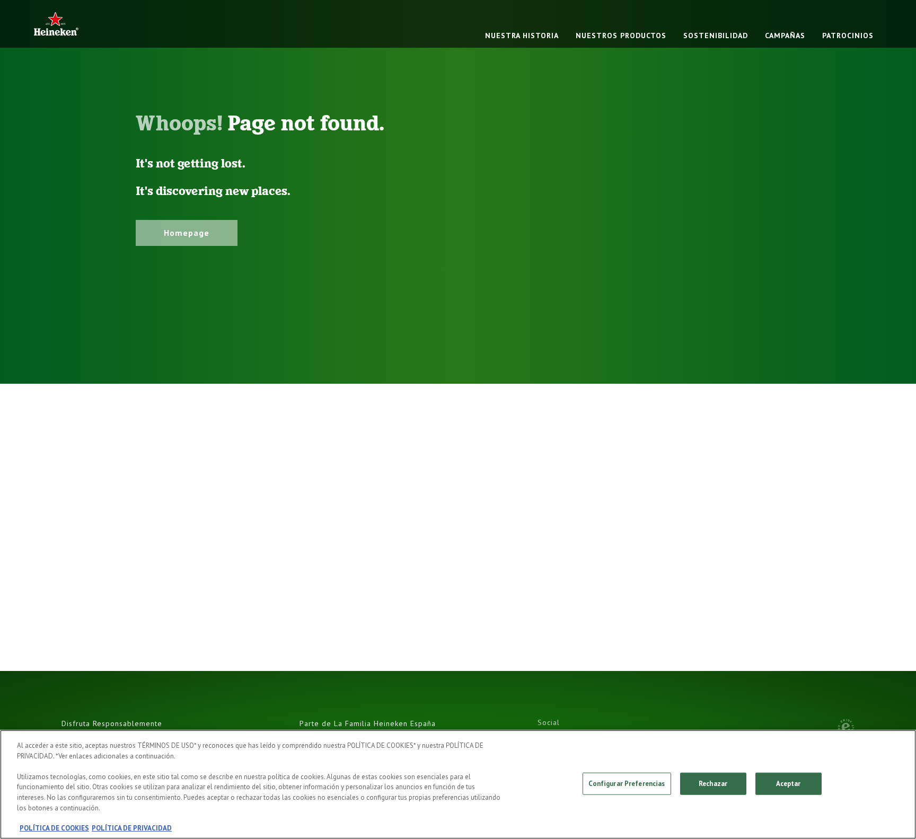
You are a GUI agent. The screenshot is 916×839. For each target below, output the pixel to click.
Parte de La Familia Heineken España (368, 723)
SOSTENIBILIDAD (715, 35)
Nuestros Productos (621, 35)
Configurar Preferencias (626, 783)
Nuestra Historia (522, 35)
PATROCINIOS (848, 35)
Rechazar (713, 783)
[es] (56, 23)
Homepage (186, 232)
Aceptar (788, 783)
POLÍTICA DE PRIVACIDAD (132, 828)
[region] (458, 784)
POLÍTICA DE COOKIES (54, 828)
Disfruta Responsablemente (111, 723)
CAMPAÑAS (785, 35)
